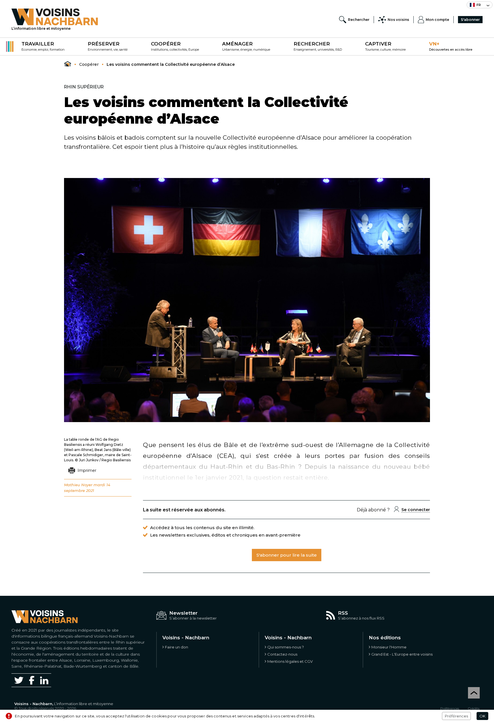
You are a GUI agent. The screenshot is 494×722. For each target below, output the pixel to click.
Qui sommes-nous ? (285, 647)
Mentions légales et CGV (290, 661)
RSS (343, 613)
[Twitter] (18, 680)
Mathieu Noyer (78, 484)
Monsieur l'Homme (389, 647)
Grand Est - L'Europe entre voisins (402, 654)
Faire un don (176, 647)
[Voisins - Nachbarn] (67, 64)
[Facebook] (31, 680)
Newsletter (183, 613)
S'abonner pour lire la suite (286, 555)
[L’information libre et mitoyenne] (54, 16)
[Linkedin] (44, 680)
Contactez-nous (282, 654)
